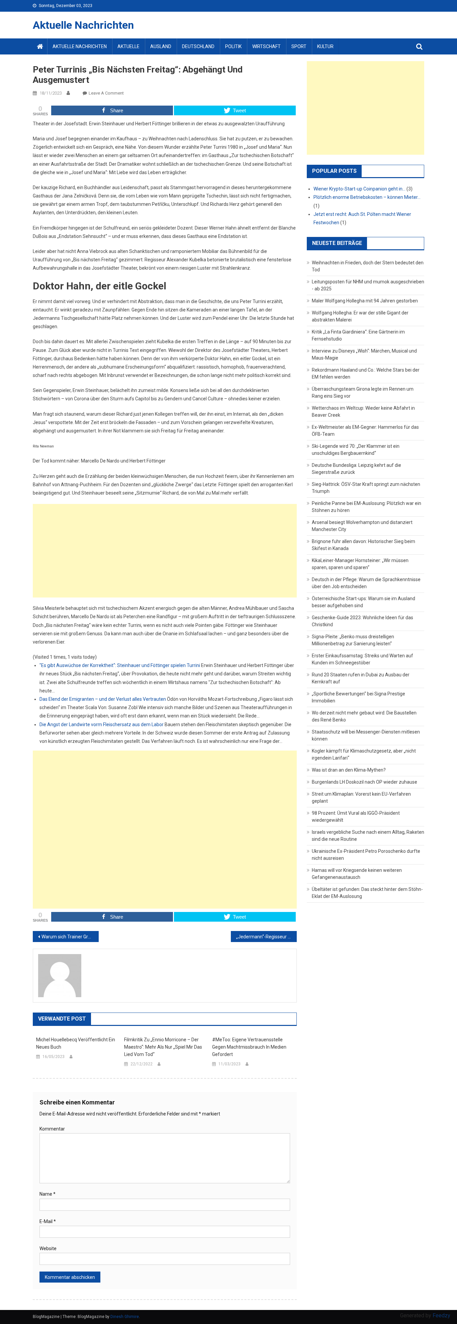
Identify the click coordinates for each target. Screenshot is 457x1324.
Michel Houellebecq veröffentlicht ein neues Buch (75, 1043)
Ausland (160, 46)
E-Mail (47, 1221)
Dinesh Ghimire (124, 1316)
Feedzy (441, 1315)
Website (48, 1248)
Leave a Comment (106, 93)
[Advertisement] (165, 551)
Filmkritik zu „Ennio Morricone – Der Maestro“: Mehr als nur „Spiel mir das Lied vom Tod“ (163, 1047)
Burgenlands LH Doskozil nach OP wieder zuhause (364, 782)
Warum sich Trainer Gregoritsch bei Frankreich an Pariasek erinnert (70, 936)
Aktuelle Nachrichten (83, 25)
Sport (298, 46)
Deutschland (198, 46)
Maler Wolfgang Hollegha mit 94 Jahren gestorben (365, 300)
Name (47, 1194)
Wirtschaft (266, 46)
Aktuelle (128, 46)
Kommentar (52, 1129)
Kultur (325, 46)
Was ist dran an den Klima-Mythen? (349, 770)
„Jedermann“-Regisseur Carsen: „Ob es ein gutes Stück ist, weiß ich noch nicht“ (266, 936)
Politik (233, 46)
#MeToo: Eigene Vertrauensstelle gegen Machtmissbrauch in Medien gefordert (249, 1047)
